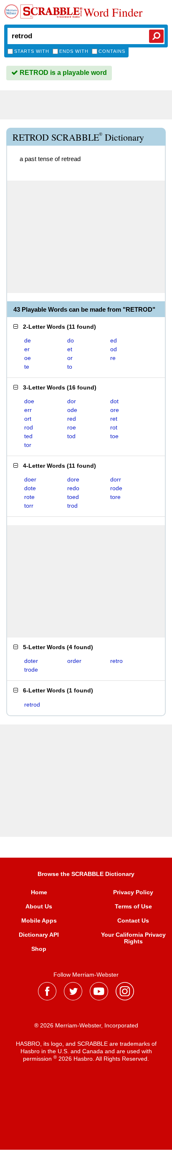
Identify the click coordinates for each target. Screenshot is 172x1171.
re (113, 358)
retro (116, 660)
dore (73, 479)
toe (114, 436)
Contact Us (133, 920)
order (74, 660)
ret (113, 418)
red (71, 418)
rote (29, 497)
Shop (38, 948)
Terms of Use (133, 906)
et (69, 349)
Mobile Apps (39, 920)
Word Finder (112, 12)
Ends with (74, 51)
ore (114, 410)
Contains (112, 51)
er (27, 349)
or (70, 358)
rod (28, 427)
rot (113, 427)
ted (28, 436)
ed (113, 340)
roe (71, 427)
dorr (115, 479)
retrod (32, 704)
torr (28, 505)
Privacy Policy (133, 892)
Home (39, 892)
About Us (38, 906)
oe (27, 358)
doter (31, 660)
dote (30, 488)
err (28, 410)
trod (72, 505)
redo (73, 488)
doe (29, 401)
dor (71, 401)
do (70, 340)
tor (27, 445)
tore (115, 497)
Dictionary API (39, 934)
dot (114, 401)
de (27, 340)
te (26, 366)
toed (73, 497)
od (113, 349)
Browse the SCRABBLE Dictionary (86, 874)
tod (71, 436)
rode (116, 488)
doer (30, 479)
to (69, 366)
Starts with (31, 51)
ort (27, 418)
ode (72, 410)
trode (31, 669)
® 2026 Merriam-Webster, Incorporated (86, 1025)
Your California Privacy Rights (133, 938)
